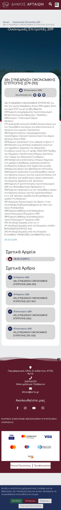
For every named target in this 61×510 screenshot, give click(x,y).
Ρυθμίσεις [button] (45, 501)
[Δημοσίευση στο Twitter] (39, 95)
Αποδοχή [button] (16, 501)
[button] (50, 4)
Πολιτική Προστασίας (20, 466)
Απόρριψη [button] (30, 501)
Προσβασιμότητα (42, 466)
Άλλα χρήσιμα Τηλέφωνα (30, 384)
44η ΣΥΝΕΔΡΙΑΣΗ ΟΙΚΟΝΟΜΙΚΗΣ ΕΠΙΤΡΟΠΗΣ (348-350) (30, 283)
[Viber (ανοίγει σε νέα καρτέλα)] (43, 408)
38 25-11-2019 (10, 240)
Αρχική (6, 22)
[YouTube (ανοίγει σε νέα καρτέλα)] (34, 408)
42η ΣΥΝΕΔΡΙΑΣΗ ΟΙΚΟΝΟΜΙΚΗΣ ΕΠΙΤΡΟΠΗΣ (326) (30, 317)
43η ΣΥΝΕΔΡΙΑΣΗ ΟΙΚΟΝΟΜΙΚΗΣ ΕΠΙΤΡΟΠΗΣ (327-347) (30, 300)
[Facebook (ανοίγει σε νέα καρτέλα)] (17, 408)
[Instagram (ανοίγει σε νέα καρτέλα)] (25, 408)
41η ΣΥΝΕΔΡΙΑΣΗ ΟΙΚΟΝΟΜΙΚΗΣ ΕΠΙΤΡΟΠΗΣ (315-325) (30, 334)
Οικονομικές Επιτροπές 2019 (26, 22)
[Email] (43, 95)
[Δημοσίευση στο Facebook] (34, 95)
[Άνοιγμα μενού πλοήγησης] (57, 5)
